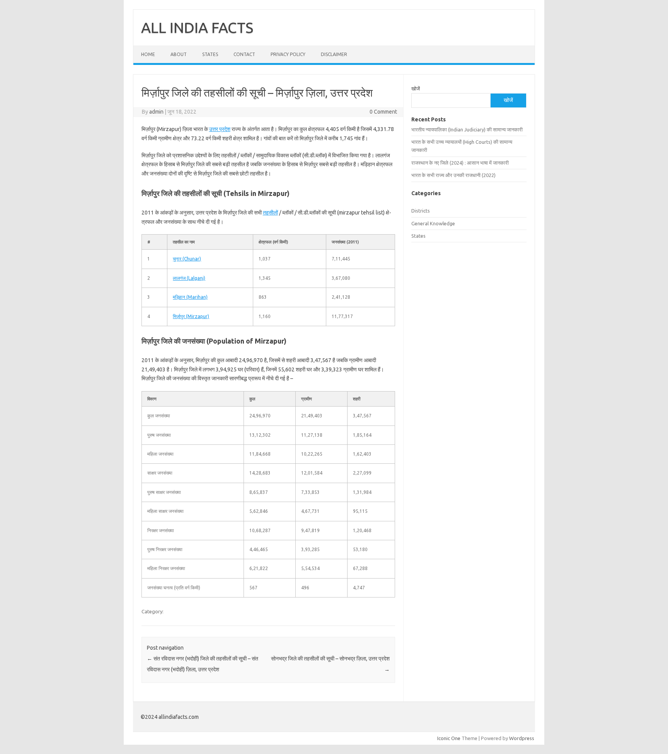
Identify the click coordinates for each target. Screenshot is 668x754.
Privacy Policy (288, 54)
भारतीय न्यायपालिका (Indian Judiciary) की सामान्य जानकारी (467, 129)
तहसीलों (270, 212)
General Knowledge (433, 223)
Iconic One (448, 738)
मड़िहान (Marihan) (190, 297)
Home (148, 54)
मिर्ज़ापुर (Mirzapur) (191, 316)
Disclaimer (334, 54)
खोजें (415, 88)
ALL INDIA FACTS (197, 27)
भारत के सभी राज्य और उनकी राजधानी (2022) (453, 175)
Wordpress (521, 738)
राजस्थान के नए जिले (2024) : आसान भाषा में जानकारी (460, 162)
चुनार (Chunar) (187, 258)
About (178, 54)
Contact (244, 54)
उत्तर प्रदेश (219, 129)
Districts (420, 210)
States (210, 54)
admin (156, 112)
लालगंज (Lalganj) (189, 278)
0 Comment (383, 112)
